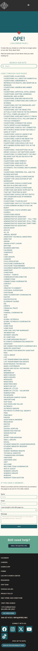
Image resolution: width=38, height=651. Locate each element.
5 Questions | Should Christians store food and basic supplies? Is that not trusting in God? (18, 190)
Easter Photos (10, 299)
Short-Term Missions (13, 437)
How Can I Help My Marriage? (16, 330)
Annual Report (10, 234)
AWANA (7, 241)
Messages (8, 379)
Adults (7, 230)
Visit (6, 462)
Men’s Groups (9, 375)
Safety (7, 426)
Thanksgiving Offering (14, 455)
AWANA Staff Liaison (13, 243)
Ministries (8, 382)
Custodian (8, 292)
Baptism (7, 246)
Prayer (7, 417)
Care (6, 255)
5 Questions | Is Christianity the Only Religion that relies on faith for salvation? (20, 156)
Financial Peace (11, 308)
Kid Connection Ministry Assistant (19, 350)
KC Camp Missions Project (15, 339)
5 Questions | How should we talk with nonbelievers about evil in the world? (19, 145)
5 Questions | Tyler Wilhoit (15, 201)
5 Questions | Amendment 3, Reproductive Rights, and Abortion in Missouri (20, 83)
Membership (9, 373)
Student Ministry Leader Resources (19, 444)
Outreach (8, 406)
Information (9, 333)
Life (5, 357)
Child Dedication (11, 261)
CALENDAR (5, 558)
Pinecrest (8, 415)
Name (3, 494)
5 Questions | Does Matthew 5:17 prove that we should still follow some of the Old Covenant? (20, 118)
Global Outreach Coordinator (17, 321)
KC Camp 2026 (9, 337)
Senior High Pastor (12, 431)
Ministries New (10, 384)
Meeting (7, 371)
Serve (6, 435)
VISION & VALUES (7, 589)
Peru (6, 413)
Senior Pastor (10, 433)
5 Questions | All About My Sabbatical (20, 78)
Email (3, 501)
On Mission (8, 395)
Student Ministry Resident (15, 446)
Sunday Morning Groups (14, 451)
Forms (6, 310)
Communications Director (15, 277)
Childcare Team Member (14, 266)
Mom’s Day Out (10, 386)
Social (6, 442)
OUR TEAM (4, 585)
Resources (8, 422)
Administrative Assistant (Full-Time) (20, 221)
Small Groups (10, 440)
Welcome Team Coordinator (16, 466)
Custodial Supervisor (13, 290)
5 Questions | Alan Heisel (14, 76)
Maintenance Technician (15, 364)
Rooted (7, 424)
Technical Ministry (12, 453)
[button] (28, 4)
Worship (7, 475)
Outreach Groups (11, 408)
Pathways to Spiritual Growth (17, 411)
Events (7, 306)
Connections (9, 279)
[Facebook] (4, 629)
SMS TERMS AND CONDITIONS (11, 598)
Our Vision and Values (13, 404)
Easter (7, 297)
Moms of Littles (11, 388)
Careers (7, 259)
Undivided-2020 (10, 460)
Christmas (8, 272)
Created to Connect (12, 288)
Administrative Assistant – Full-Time (20, 219)
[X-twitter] (21, 629)
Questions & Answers (13, 420)
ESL (5, 304)
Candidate (8, 252)
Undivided (8, 458)
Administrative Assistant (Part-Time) (20, 223)
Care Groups (9, 257)
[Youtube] (29, 629)
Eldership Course (11, 301)
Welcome (8, 464)
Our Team (8, 402)
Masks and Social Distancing (16, 368)
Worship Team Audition (14, 478)
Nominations (9, 393)
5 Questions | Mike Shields (15, 163)
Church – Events (11, 275)
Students (8, 449)
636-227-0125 (6, 618)
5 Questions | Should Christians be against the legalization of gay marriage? (19, 179)
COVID (6, 286)
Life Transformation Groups (16, 359)
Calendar (8, 250)
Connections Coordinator (15, 281)
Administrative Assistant (15, 217)
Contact (7, 284)
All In (6, 232)
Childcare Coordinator (14, 263)
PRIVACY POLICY (7, 593)
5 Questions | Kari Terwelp (15, 161)
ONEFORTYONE (9, 400)
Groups (7, 324)
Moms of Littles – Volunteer (16, 391)
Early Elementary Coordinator (17, 295)
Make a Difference (12, 366)
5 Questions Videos (12, 214)
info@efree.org (20, 618)
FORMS (3, 571)
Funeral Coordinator (13, 313)
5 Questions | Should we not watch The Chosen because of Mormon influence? (19, 196)
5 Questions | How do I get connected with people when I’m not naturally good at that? (20, 130)
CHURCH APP (5, 567)
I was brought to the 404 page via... (12, 507)
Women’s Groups (11, 471)
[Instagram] (13, 629)
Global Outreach (11, 319)
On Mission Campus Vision (15, 397)
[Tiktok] (4, 636)
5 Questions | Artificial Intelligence (19, 92)
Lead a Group (9, 355)
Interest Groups (11, 335)
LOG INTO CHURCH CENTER (10, 576)
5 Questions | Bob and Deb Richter (18, 98)
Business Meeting (11, 248)
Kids (5, 353)
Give (5, 315)
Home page (8, 326)
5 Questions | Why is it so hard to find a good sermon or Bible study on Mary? (20, 205)
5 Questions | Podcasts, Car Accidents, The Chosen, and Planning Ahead (20, 167)
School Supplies (11, 429)
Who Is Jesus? (10, 469)
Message (4, 514)
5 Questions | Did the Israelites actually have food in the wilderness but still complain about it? (20, 112)
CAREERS (4, 562)
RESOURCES (5, 580)
